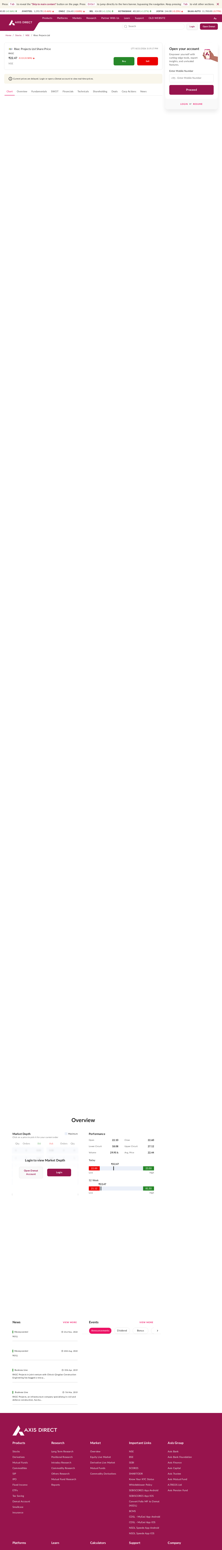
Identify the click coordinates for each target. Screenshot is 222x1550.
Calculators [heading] (98, 1542)
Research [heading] (57, 1443)
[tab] (10, 91)
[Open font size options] (215, 18)
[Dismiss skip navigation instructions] (218, 4)
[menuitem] (47, 18)
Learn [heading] (55, 1542)
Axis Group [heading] (175, 1443)
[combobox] (156, 26)
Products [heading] (18, 1443)
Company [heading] (174, 1542)
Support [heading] (134, 1542)
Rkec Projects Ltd (41, 35)
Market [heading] (95, 1443)
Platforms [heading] (19, 1542)
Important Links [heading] (140, 1443)
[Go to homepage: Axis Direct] (20, 22)
